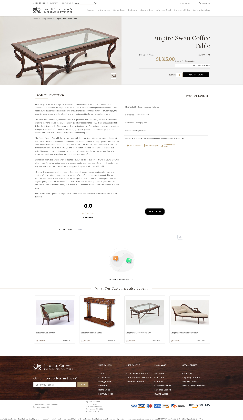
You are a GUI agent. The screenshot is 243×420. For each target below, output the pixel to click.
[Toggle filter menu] (180, 237)
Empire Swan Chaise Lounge (184, 332)
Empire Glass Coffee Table (138, 332)
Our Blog (158, 381)
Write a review (154, 211)
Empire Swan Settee (45, 332)
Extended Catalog (162, 389)
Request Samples (152, 145)
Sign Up (190, 3)
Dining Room (119, 10)
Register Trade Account (193, 385)
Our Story (54, 3)
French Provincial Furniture (139, 377)
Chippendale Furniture (137, 373)
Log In (182, 3)
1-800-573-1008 (40, 3)
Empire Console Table (91, 332)
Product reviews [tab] (66, 229)
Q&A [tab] (80, 229)
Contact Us (66, 3)
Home (35, 18)
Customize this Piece (169, 145)
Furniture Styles (182, 10)
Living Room (104, 10)
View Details (66, 340)
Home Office (146, 10)
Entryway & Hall (163, 10)
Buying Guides (161, 393)
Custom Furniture (201, 10)
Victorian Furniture (135, 381)
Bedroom (132, 10)
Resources (159, 373)
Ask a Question (135, 145)
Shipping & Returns (191, 377)
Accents (91, 10)
